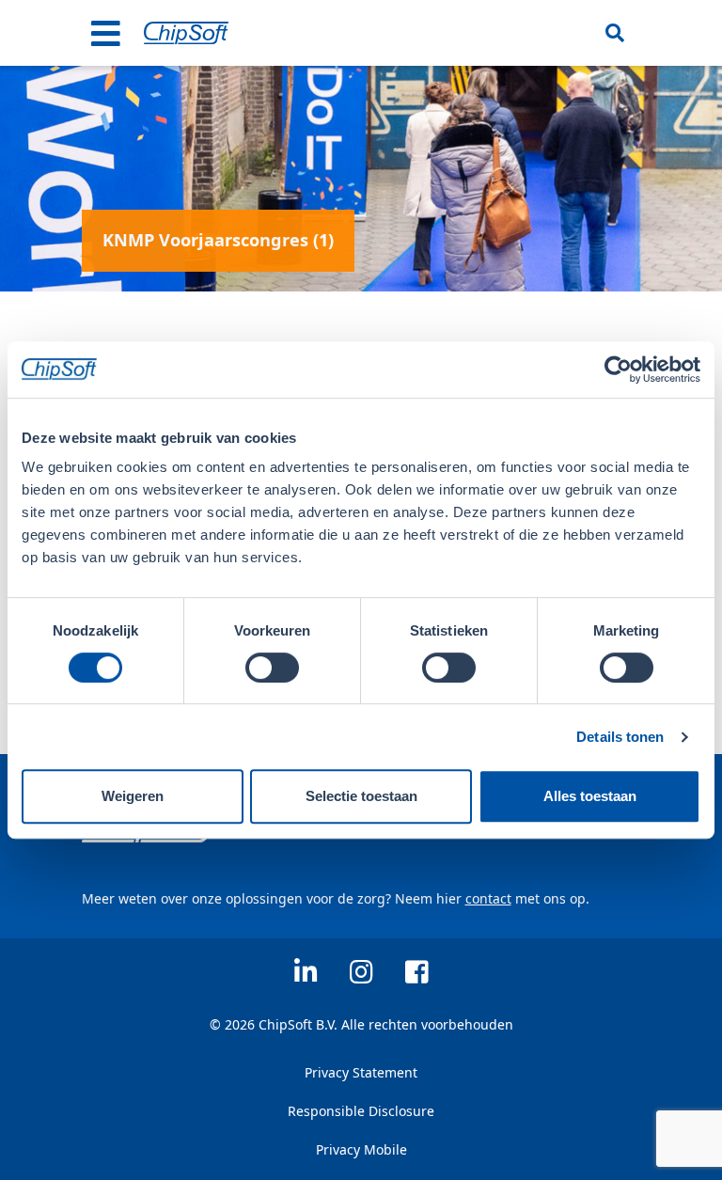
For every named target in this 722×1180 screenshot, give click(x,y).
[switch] (272, 668)
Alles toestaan (589, 796)
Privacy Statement (361, 1072)
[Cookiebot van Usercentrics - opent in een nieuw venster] (618, 369)
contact (488, 898)
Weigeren (133, 796)
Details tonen (620, 737)
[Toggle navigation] (106, 33)
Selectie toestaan (361, 796)
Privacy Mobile (361, 1149)
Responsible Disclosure (361, 1111)
